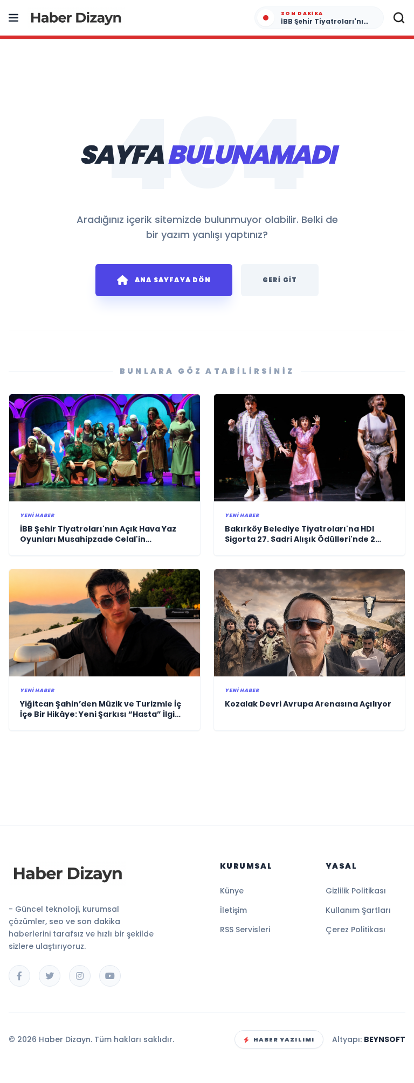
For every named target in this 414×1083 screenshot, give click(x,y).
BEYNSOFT (384, 1039)
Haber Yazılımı (283, 1039)
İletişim (233, 910)
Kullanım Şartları (358, 910)
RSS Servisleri (245, 929)
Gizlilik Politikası (356, 890)
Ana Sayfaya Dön (173, 279)
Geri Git (280, 279)
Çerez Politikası (355, 929)
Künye (232, 890)
